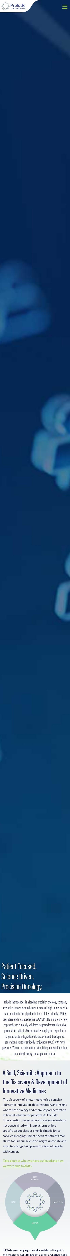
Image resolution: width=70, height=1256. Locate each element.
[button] (64, 7)
